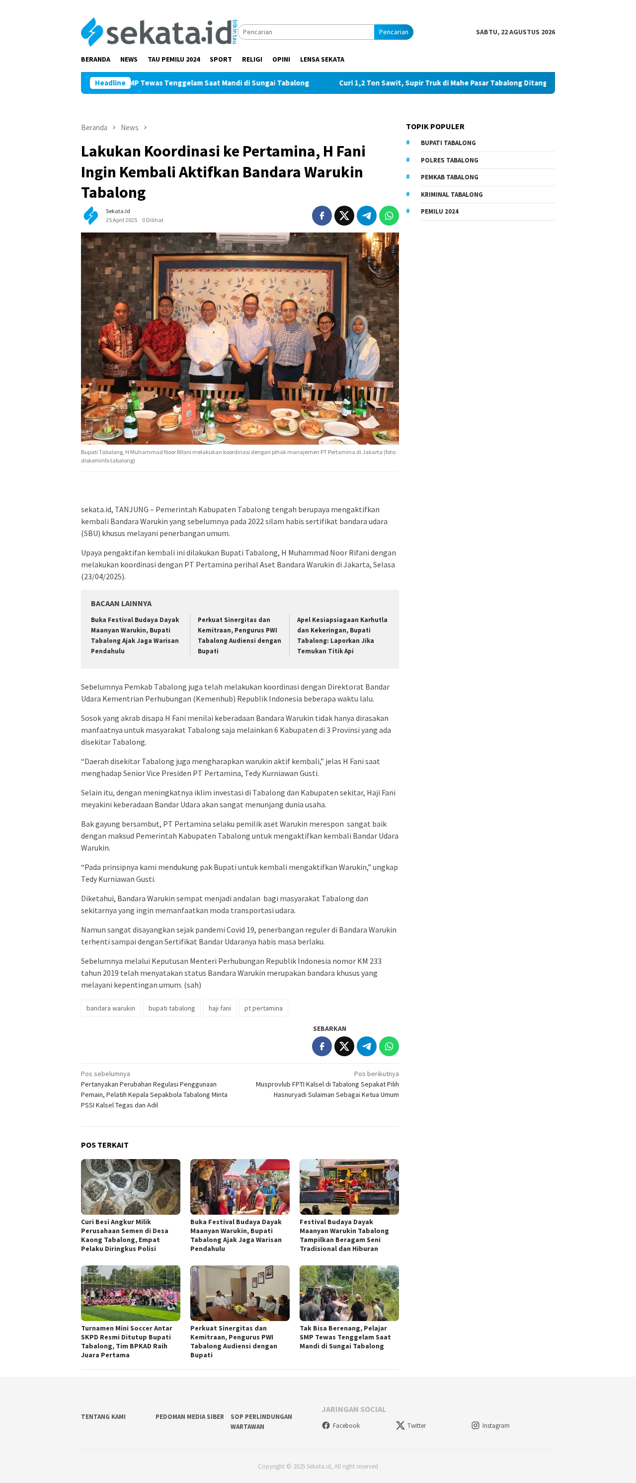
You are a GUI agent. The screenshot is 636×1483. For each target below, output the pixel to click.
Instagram (496, 1425)
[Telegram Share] (367, 216)
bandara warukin (110, 1008)
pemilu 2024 (440, 211)
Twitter (416, 1425)
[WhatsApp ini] (389, 216)
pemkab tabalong (449, 177)
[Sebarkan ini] (322, 216)
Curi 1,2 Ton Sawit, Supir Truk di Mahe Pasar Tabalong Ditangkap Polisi (413, 82)
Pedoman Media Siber (190, 1416)
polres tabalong (449, 160)
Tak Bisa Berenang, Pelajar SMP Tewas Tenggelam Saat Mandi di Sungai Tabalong (345, 1337)
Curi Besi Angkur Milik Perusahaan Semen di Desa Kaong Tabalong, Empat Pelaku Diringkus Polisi (124, 1235)
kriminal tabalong (452, 194)
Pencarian (393, 31)
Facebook (346, 1425)
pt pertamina (263, 1008)
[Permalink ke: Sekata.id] (91, 214)
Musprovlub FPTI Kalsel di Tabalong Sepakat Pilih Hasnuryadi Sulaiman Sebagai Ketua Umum (327, 1084)
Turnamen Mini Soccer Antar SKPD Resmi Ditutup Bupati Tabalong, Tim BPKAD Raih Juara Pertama (126, 1341)
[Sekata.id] (159, 31)
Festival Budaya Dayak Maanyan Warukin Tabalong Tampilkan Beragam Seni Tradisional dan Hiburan (344, 1235)
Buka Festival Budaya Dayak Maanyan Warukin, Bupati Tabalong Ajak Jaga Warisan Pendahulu (236, 1235)
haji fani (220, 1008)
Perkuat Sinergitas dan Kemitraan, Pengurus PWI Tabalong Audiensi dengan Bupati (233, 1341)
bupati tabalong (172, 1008)
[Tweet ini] (344, 216)
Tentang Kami (103, 1416)
